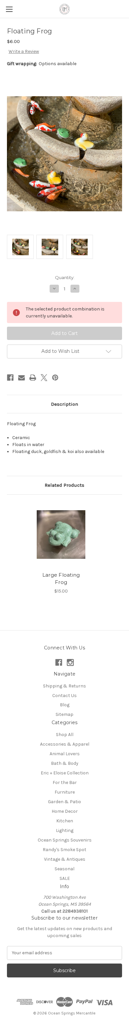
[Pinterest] (55, 377)
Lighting (64, 830)
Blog (64, 705)
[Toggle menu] (9, 9)
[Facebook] (10, 377)
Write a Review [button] (24, 51)
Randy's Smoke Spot (64, 849)
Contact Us (64, 695)
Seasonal (64, 869)
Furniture (65, 792)
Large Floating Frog (61, 579)
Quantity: (64, 277)
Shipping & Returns (64, 686)
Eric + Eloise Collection (65, 773)
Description (64, 404)
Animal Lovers (65, 754)
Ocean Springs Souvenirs (65, 840)
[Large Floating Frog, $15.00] (61, 535)
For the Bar (65, 782)
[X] (44, 377)
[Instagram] (70, 662)
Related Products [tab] (64, 485)
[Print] (32, 377)
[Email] (21, 377)
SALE (65, 878)
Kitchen (64, 821)
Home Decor (65, 811)
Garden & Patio (64, 801)
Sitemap (64, 714)
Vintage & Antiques (64, 859)
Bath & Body (64, 763)
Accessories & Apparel (64, 744)
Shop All (64, 734)
